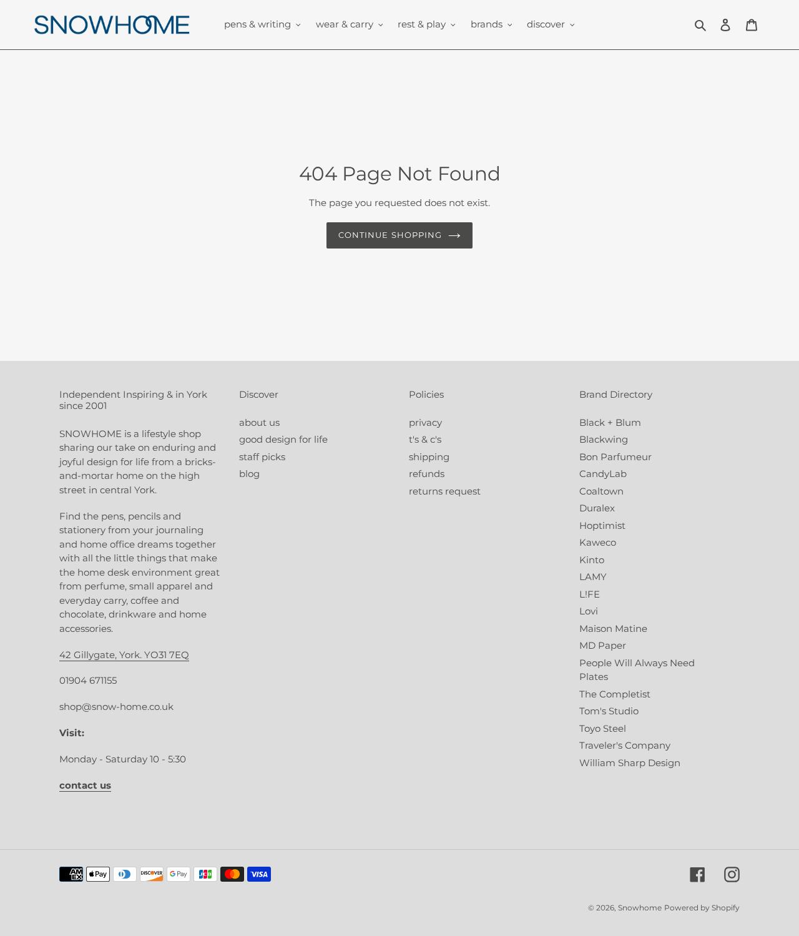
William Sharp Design (629, 763)
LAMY (593, 577)
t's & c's (425, 439)
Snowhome (640, 907)
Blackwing (603, 439)
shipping (429, 457)
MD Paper (602, 645)
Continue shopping (390, 235)
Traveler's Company (624, 745)
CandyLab (603, 474)
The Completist (614, 694)
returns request (445, 491)
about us (259, 422)
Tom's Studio (609, 711)
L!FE (589, 594)
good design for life (283, 439)
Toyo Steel (602, 728)
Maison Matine (613, 628)
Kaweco (597, 542)
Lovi (588, 611)
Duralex (597, 508)
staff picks (262, 457)
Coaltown (601, 491)
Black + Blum (610, 422)
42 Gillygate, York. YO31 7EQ (124, 655)
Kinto (591, 560)
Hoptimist (602, 525)
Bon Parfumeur (615, 457)
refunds (426, 474)
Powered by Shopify (702, 907)
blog (249, 474)
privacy (425, 422)
